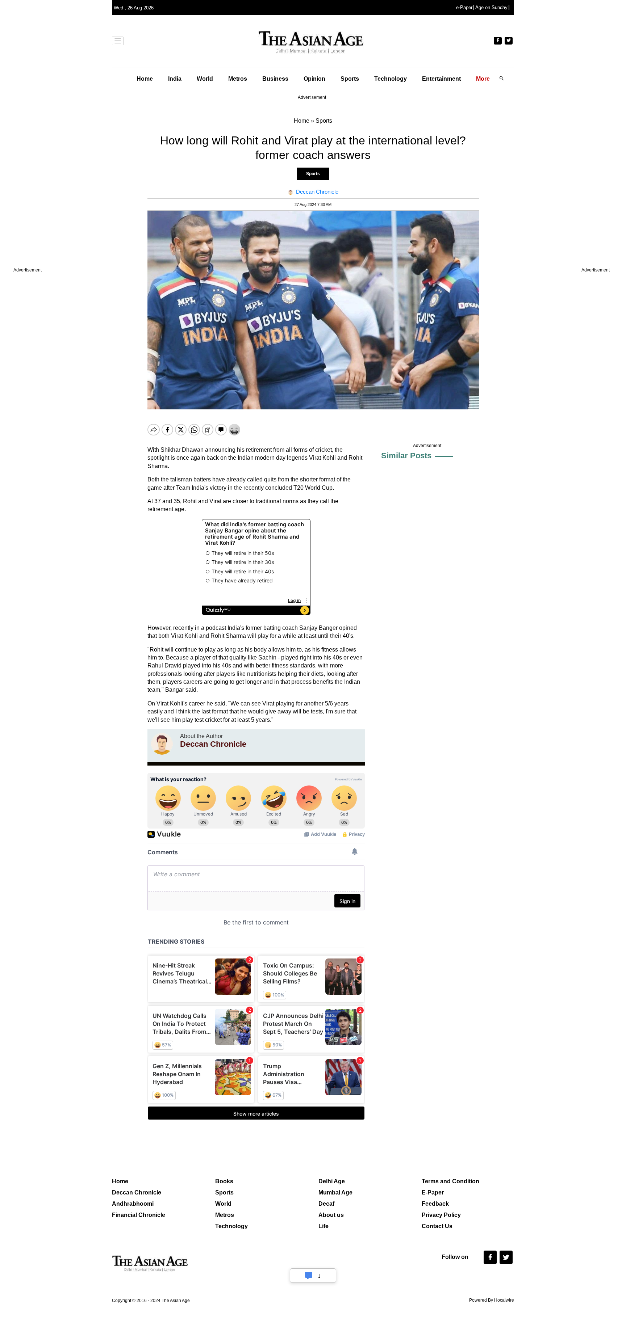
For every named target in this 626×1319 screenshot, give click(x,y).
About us (331, 1215)
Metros (237, 79)
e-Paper (464, 7)
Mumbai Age (335, 1192)
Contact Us (437, 1226)
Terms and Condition (450, 1181)
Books (224, 1181)
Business (275, 79)
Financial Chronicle (138, 1215)
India (174, 79)
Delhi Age (331, 1181)
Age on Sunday (491, 7)
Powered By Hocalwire (491, 1300)
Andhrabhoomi (133, 1204)
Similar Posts (406, 455)
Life (323, 1226)
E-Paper (433, 1192)
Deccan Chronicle (136, 1192)
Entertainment (441, 79)
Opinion (314, 79)
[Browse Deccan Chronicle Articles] (162, 744)
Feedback (435, 1204)
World (205, 79)
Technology (390, 79)
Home (145, 79)
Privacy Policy (441, 1215)
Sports (350, 79)
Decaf (326, 1204)
